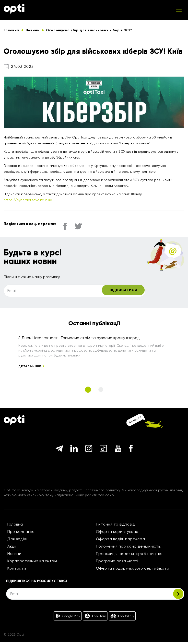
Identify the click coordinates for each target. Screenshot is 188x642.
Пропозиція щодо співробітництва (129, 553)
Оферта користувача (117, 531)
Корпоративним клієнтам (32, 561)
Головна (15, 524)
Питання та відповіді (116, 524)
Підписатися (123, 290)
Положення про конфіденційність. (129, 546)
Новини (14, 553)
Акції (11, 546)
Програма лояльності (117, 561)
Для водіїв (16, 539)
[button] (88, 390)
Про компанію (21, 531)
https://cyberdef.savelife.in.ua (28, 200)
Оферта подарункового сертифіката (132, 568)
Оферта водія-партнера (120, 539)
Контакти (16, 568)
